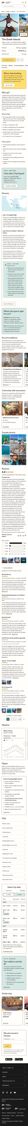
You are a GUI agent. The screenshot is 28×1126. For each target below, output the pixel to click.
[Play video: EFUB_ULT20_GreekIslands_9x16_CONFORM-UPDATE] (9, 25)
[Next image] (21, 1009)
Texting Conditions (20, 1115)
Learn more (6, 812)
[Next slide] (25, 370)
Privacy (12, 1115)
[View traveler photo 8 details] (14, 460)
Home (2, 11)
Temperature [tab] (7, 736)
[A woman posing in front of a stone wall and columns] (23, 31)
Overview (4, 65)
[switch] (20, 998)
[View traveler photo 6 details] (22, 450)
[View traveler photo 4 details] (6, 450)
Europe (7, 11)
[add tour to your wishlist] (18, 60)
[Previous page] (4, 719)
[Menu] (25, 2)
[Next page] (23, 719)
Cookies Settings (6, 1118)
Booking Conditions (11, 1113)
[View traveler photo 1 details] (6, 439)
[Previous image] (18, 1009)
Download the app (8, 951)
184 (20, 719)
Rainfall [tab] (14, 736)
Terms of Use (20, 1113)
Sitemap (4, 1113)
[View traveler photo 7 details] (6, 460)
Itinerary (10, 65)
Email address (9, 1039)
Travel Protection (6, 1115)
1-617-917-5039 (14, 176)
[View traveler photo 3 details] (22, 439)
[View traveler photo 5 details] (14, 450)
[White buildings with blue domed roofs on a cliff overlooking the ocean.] (19, 14)
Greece (13, 11)
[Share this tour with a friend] (22, 60)
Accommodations (19, 65)
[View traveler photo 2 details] (14, 439)
